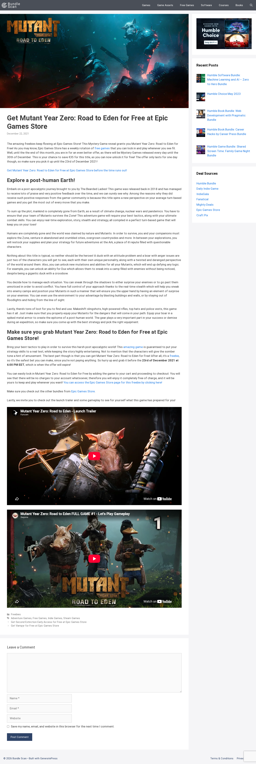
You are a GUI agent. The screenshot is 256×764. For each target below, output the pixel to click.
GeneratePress (48, 758)
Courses (224, 5)
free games (102, 148)
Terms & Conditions (221, 758)
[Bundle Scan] (12, 5)
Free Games (187, 5)
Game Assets (165, 5)
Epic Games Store (83, 391)
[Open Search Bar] (251, 5)
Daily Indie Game (207, 188)
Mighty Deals (205, 204)
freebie (174, 356)
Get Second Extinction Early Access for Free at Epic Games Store (49, 622)
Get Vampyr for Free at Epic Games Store (35, 625)
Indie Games (55, 618)
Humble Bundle (206, 183)
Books (239, 5)
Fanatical (202, 199)
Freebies (16, 614)
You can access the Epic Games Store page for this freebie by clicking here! (113, 382)
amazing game (133, 347)
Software (206, 5)
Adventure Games (21, 618)
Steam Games (71, 618)
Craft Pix (202, 215)
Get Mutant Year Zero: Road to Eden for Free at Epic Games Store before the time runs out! (67, 170)
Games (146, 5)
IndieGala (202, 194)
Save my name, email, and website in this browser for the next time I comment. (62, 726)
